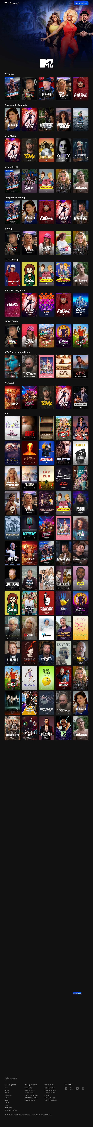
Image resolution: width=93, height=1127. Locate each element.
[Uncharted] (12, 1053)
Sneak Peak (8, 1107)
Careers (47, 1095)
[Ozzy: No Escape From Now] (29, 878)
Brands (7, 1102)
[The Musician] (29, 853)
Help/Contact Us (50, 1088)
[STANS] (29, 953)
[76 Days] (29, 428)
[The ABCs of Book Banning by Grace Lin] (46, 428)
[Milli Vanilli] (80, 828)
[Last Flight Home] (46, 778)
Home (6, 1088)
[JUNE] (63, 753)
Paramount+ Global (10, 1110)
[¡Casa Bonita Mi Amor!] (63, 528)
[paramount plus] (14, 3)
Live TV (7, 1097)
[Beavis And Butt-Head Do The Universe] (46, 503)
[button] (6, 3)
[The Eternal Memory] (12, 628)
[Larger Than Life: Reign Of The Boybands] (12, 778)
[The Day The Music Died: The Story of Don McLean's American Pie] (46, 603)
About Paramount (50, 1097)
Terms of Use (29, 1088)
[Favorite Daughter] (80, 628)
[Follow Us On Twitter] (71, 1088)
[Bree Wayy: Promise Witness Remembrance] (29, 528)
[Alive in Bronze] (29, 453)
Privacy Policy (29, 1093)
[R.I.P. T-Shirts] (80, 878)
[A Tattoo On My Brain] (80, 978)
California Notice (30, 1100)
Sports (7, 1100)
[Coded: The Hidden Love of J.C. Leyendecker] (63, 578)
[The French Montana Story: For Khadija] (63, 653)
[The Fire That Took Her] (29, 653)
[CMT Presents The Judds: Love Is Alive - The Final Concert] (46, 753)
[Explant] (46, 628)
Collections (8, 1095)
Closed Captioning (50, 1090)
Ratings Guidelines (50, 1093)
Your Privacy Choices (31, 1095)
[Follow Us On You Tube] (77, 1088)
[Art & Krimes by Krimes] (29, 478)
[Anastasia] (63, 453)
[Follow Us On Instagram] (83, 1088)
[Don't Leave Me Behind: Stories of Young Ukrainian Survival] (63, 603)
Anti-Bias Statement (51, 1100)
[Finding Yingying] (12, 653)
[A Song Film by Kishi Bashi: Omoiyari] (29, 978)
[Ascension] (80, 478)
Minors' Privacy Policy (31, 1097)
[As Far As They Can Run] (46, 478)
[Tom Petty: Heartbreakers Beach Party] (46, 1028)
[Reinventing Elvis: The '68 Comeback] (29, 903)
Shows (7, 1090)
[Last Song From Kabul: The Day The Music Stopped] (63, 778)
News (6, 1105)
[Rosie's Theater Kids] (80, 903)
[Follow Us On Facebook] (66, 1088)
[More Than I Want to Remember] (12, 853)
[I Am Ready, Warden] (63, 703)
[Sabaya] (46, 953)
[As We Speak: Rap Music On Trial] (63, 478)
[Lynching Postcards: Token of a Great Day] (29, 803)
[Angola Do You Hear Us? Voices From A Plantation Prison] (80, 453)
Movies (7, 1093)
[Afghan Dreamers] (12, 453)
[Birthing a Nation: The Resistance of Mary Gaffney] (12, 528)
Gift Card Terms (29, 1090)
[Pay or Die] (63, 878)
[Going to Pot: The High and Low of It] (46, 678)
